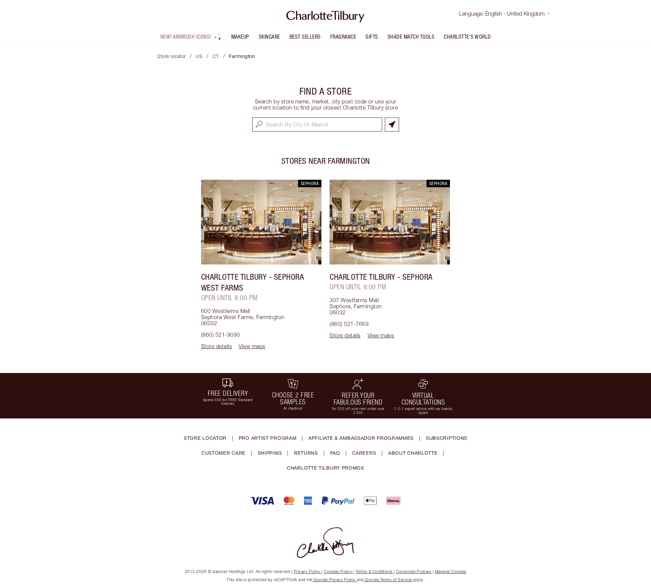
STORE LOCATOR (205, 438)
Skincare (269, 37)
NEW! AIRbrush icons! (185, 37)
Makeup (240, 37)
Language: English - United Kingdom (502, 13)
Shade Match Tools (411, 37)
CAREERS (364, 453)
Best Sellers (305, 37)
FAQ (335, 453)
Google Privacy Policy (335, 579)
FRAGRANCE (343, 37)
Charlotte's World (467, 37)
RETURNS (306, 453)
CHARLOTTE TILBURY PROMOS (325, 468)
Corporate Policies (413, 571)
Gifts (372, 37)
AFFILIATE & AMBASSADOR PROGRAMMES (361, 438)
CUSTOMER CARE (223, 453)
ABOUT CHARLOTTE (413, 453)
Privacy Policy (307, 571)
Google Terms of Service (388, 579)
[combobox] (317, 124)
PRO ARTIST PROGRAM (268, 438)
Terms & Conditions (374, 571)
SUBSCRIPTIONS (446, 438)
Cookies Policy (338, 571)
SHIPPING (270, 453)
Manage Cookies (451, 571)
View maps (252, 346)
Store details (216, 346)
